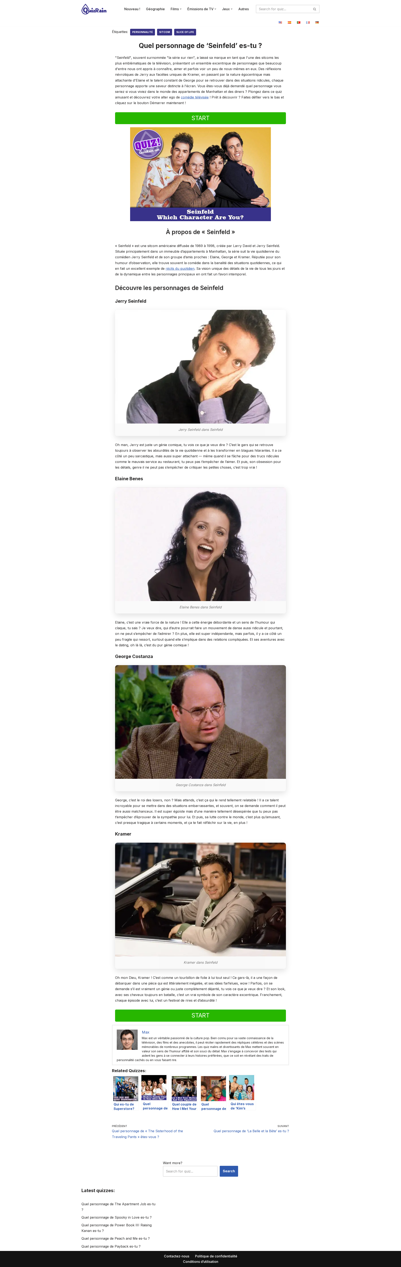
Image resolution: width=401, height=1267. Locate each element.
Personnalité (142, 32)
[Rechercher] (315, 9)
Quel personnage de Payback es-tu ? (111, 1246)
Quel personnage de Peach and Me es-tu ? (115, 1238)
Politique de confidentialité (216, 1256)
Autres (243, 9)
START (200, 118)
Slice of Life (185, 32)
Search (229, 1171)
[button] (180, 9)
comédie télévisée (195, 97)
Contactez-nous (176, 1256)
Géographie (155, 9)
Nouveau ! (132, 9)
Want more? (172, 1163)
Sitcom (164, 32)
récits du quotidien (180, 268)
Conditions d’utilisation (200, 1261)
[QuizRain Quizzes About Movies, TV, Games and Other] (94, 9)
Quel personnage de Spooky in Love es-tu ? (116, 1217)
